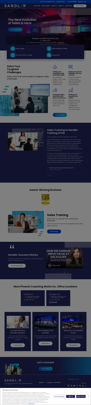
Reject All (70, 396)
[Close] (88, 396)
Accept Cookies (81, 396)
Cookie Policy (31, 403)
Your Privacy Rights (59, 396)
